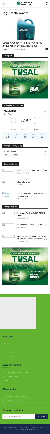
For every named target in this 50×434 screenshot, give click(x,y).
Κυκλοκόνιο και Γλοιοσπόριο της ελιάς (32, 225)
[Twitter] (15, 405)
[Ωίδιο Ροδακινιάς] (7, 185)
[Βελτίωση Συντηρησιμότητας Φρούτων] (7, 173)
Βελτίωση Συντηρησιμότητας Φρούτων (32, 170)
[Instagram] (10, 405)
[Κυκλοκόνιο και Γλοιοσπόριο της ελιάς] (8, 227)
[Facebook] (4, 405)
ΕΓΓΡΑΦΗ (41, 416)
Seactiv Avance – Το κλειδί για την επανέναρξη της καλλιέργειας (22, 44)
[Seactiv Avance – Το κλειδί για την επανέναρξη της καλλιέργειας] (25, 28)
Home (4, 9)
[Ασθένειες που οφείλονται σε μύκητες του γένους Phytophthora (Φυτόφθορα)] (8, 239)
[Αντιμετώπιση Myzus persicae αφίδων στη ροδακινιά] (8, 196)
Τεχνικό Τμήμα (7, 49)
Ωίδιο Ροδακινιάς (23, 182)
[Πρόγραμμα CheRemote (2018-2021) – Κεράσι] (8, 216)
